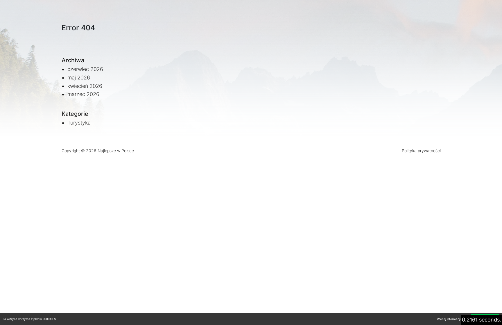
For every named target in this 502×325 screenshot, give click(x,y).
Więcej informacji (448, 319)
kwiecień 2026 (84, 86)
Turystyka (79, 123)
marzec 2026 (83, 94)
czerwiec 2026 (85, 69)
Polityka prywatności (421, 150)
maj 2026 (78, 77)
